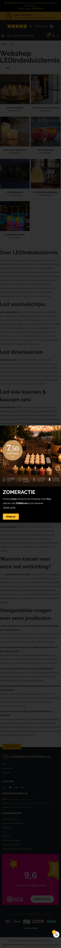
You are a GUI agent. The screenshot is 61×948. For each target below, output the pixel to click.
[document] (30, 474)
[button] (57, 429)
